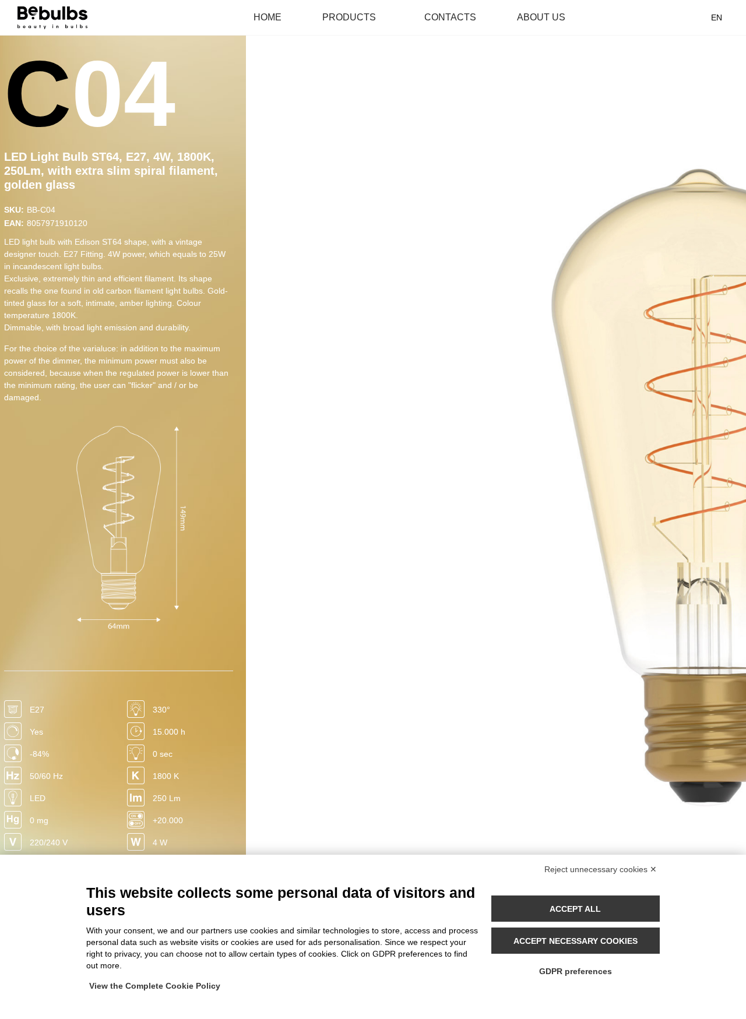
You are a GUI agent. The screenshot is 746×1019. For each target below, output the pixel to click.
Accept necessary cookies (575, 941)
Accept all (575, 909)
